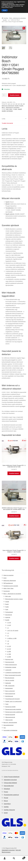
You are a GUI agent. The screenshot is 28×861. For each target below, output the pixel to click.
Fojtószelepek (9, 612)
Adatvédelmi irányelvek (10, 780)
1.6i (21, 104)
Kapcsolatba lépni (9, 786)
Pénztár (6, 798)
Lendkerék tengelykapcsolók (13, 672)
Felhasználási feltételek (10, 783)
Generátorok (8, 614)
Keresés (14, 858)
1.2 (8, 635)
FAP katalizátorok (8, 583)
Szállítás (6, 807)
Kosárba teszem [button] (14, 473)
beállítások (5, 4)
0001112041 (9, 109)
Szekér (6, 813)
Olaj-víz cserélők (9, 680)
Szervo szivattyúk (10, 691)
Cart (22, 857)
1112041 (15, 109)
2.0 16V (9, 649)
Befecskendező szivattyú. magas (14, 599)
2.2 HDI (9, 651)
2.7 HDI (9, 654)
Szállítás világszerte (9, 810)
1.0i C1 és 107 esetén (12, 630)
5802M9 (4, 111)
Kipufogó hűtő (9, 659)
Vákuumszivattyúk (10, 717)
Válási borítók (9, 720)
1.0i (9, 104)
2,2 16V (9, 646)
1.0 (8, 628)
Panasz (6, 792)
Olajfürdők (8, 683)
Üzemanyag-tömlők (10, 706)
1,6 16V (9, 622)
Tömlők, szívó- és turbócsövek (13, 701)
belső (5, 578)
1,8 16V (9, 625)
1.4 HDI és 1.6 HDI (11, 638)
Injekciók (7, 617)
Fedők (7, 607)
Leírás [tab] (3, 119)
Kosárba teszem (14, 95)
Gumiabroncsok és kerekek (11, 586)
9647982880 (9, 111)
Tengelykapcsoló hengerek (12, 699)
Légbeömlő (8, 670)
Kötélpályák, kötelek (10, 667)
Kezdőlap (6, 18)
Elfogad (4, 10)
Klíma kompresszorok (11, 664)
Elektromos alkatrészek (8, 105)
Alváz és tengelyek (8, 575)
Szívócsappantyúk (10, 693)
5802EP (20, 109)
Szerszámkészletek (8, 725)
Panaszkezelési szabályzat (11, 795)
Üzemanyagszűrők (10, 714)
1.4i (16, 104)
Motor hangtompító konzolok (13, 675)
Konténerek (7, 591)
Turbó (6, 704)
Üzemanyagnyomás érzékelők (13, 709)
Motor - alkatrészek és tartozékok (17, 18)
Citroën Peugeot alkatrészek (11, 777)
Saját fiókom (7, 804)
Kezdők (5, 20)
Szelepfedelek (9, 688)
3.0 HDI (9, 657)
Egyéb (7, 604)
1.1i (9, 20)
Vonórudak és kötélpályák (10, 730)
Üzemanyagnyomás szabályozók (14, 712)
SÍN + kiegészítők (9, 685)
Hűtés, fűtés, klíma (8, 588)
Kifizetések (7, 789)
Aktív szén (8, 596)
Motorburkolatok (9, 678)
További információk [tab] (7, 123)
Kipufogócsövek (9, 662)
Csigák (7, 601)
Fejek (6, 609)
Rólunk (6, 801)
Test (5, 727)
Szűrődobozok (9, 696)
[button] (24, 28)
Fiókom (4, 858)
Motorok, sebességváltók (10, 722)
